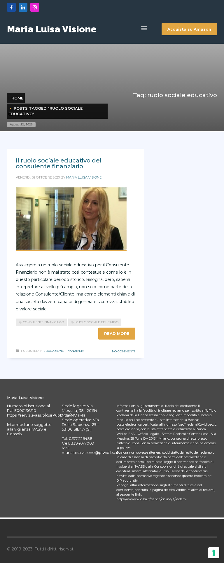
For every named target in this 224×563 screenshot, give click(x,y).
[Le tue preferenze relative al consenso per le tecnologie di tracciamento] (213, 552)
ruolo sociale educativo (97, 322)
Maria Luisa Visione (84, 177)
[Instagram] (34, 7)
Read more (117, 333)
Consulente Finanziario (43, 322)
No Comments (123, 351)
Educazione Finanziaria (63, 351)
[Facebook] (11, 7)
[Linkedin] (23, 7)
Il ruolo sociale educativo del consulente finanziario (59, 163)
